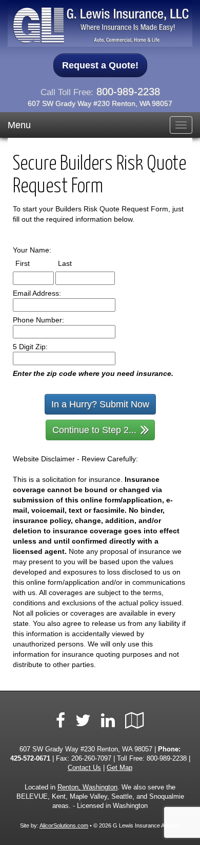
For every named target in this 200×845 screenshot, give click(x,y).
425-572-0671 (30, 758)
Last (74, 263)
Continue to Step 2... (94, 430)
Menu (19, 125)
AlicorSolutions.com (63, 825)
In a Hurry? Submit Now (100, 404)
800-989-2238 (128, 91)
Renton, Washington (87, 787)
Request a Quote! (100, 65)
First (32, 263)
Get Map (119, 767)
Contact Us (84, 767)
